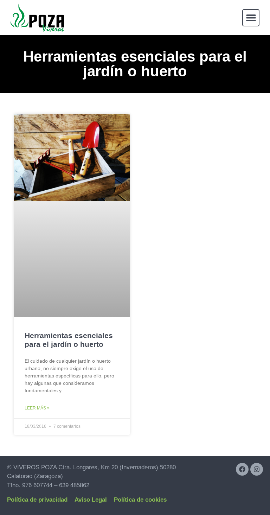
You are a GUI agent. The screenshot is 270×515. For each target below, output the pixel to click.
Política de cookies (140, 499)
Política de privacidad (37, 499)
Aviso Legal (91, 499)
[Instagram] (256, 469)
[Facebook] (242, 469)
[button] (250, 17)
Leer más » (37, 408)
